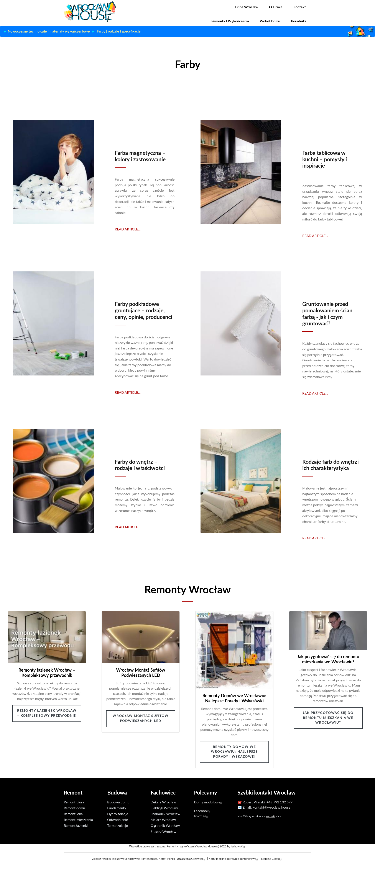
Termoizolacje (117, 825)
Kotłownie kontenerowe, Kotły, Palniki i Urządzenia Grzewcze (165, 859)
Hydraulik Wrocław (165, 814)
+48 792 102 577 (279, 802)
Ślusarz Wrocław (163, 832)
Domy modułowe (207, 802)
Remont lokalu (75, 814)
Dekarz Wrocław (163, 802)
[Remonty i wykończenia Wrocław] (90, 11)
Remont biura (74, 802)
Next (361, 689)
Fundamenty (116, 808)
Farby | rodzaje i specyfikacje (119, 31)
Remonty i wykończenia (230, 21)
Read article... (128, 229)
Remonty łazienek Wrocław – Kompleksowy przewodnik (46, 713)
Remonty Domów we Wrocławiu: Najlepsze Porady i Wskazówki (234, 751)
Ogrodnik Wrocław (165, 825)
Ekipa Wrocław (246, 7)
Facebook (201, 811)
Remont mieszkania (78, 820)
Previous (14, 689)
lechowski (237, 846)
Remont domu (74, 808)
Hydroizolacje (117, 814)
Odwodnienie (117, 820)
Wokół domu (270, 21)
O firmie (276, 7)
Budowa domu (118, 802)
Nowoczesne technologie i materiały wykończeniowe (49, 31)
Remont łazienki (76, 825)
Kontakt (299, 7)
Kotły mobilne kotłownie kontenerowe (232, 859)
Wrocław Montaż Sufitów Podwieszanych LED (140, 718)
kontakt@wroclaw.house (271, 807)
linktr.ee (200, 816)
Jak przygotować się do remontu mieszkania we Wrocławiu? (328, 717)
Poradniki (298, 21)
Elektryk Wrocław (164, 808)
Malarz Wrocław (163, 820)
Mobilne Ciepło (270, 859)
